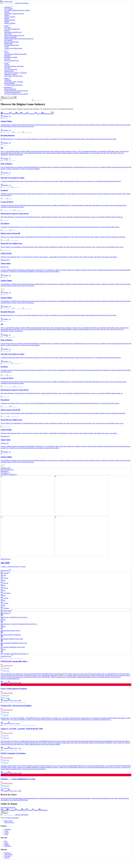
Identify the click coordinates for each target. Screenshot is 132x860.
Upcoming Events (6, 656)
